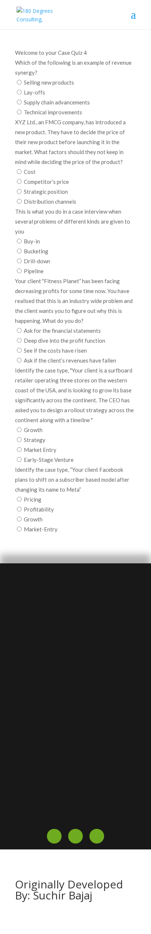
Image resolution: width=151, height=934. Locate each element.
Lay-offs (34, 92)
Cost (30, 171)
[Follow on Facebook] (54, 836)
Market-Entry (41, 529)
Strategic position (46, 191)
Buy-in (32, 241)
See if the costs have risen (55, 350)
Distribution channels (50, 201)
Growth (33, 430)
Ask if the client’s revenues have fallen (70, 360)
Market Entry (40, 449)
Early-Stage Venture (49, 459)
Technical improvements (53, 112)
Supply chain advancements (57, 102)
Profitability (39, 509)
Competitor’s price (46, 181)
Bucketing (36, 251)
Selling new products (49, 82)
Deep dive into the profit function (64, 340)
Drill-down (37, 261)
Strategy (34, 439)
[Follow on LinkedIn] (96, 836)
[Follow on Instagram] (75, 836)
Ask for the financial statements (62, 330)
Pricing (32, 499)
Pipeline (34, 271)
